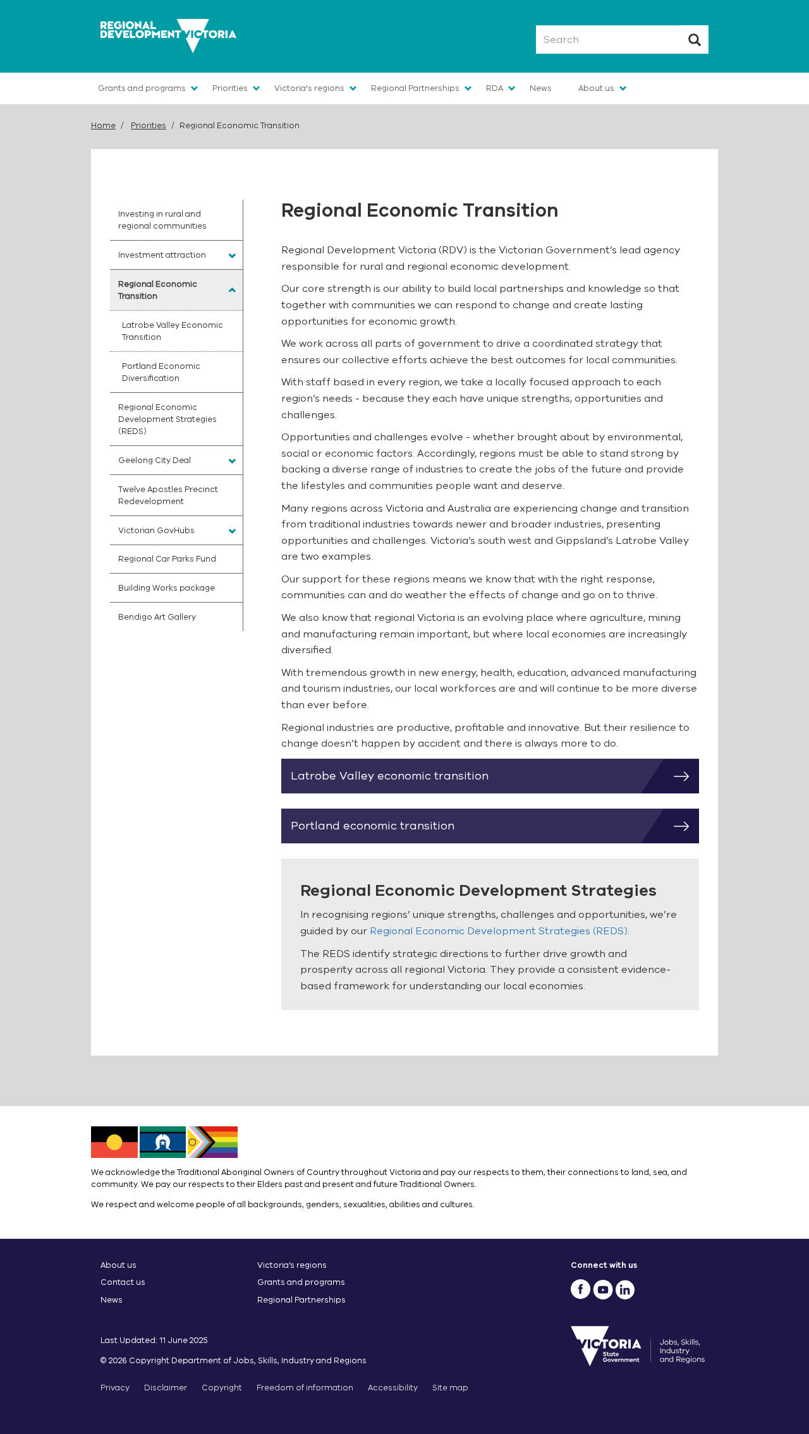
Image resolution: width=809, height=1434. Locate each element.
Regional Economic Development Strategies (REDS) (499, 931)
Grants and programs (142, 88)
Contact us (122, 1282)
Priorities (230, 88)
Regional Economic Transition (157, 290)
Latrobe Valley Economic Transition (172, 331)
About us (596, 88)
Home (103, 125)
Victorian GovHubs (156, 530)
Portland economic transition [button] (372, 825)
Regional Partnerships (415, 88)
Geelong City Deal (154, 460)
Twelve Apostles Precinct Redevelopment (168, 495)
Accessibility (393, 1387)
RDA (494, 88)
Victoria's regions (309, 88)
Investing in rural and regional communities (162, 219)
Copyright (222, 1387)
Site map (450, 1387)
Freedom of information (305, 1387)
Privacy (115, 1387)
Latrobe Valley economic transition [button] (390, 775)
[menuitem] (176, 220)
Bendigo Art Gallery (157, 617)
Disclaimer (165, 1387)
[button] (232, 256)
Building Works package (166, 587)
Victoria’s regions (292, 1265)
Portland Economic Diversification (161, 372)
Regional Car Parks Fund (167, 558)
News (541, 88)
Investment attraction (162, 255)
